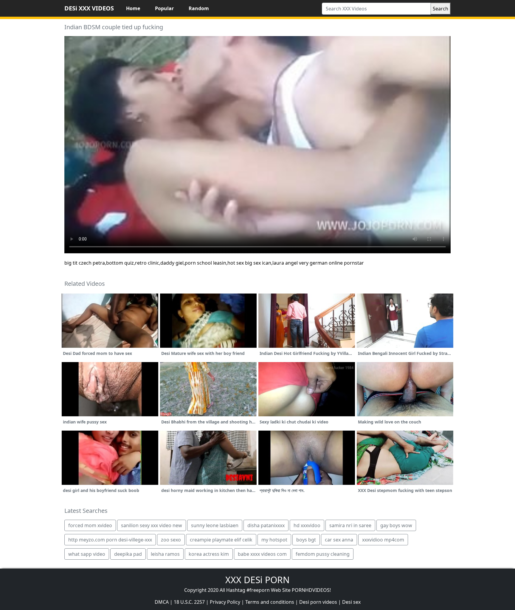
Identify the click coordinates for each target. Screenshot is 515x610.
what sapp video (86, 554)
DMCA (162, 602)
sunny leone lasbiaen (214, 525)
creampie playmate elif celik (221, 539)
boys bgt (306, 539)
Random (199, 8)
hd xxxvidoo (307, 525)
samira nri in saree (350, 525)
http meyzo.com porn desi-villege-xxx (110, 539)
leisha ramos (165, 554)
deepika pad (128, 554)
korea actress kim (209, 554)
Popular (164, 8)
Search (440, 8)
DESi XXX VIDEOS (89, 8)
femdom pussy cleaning (323, 554)
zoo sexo (171, 539)
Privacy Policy (225, 602)
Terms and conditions (269, 602)
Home (133, 8)
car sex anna (339, 539)
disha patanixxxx (266, 525)
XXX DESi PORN (257, 580)
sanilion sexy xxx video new (151, 525)
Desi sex (351, 602)
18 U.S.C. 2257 (189, 602)
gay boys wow (396, 525)
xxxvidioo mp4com (383, 539)
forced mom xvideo (90, 525)
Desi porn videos (318, 602)
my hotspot (274, 539)
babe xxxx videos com (262, 554)
